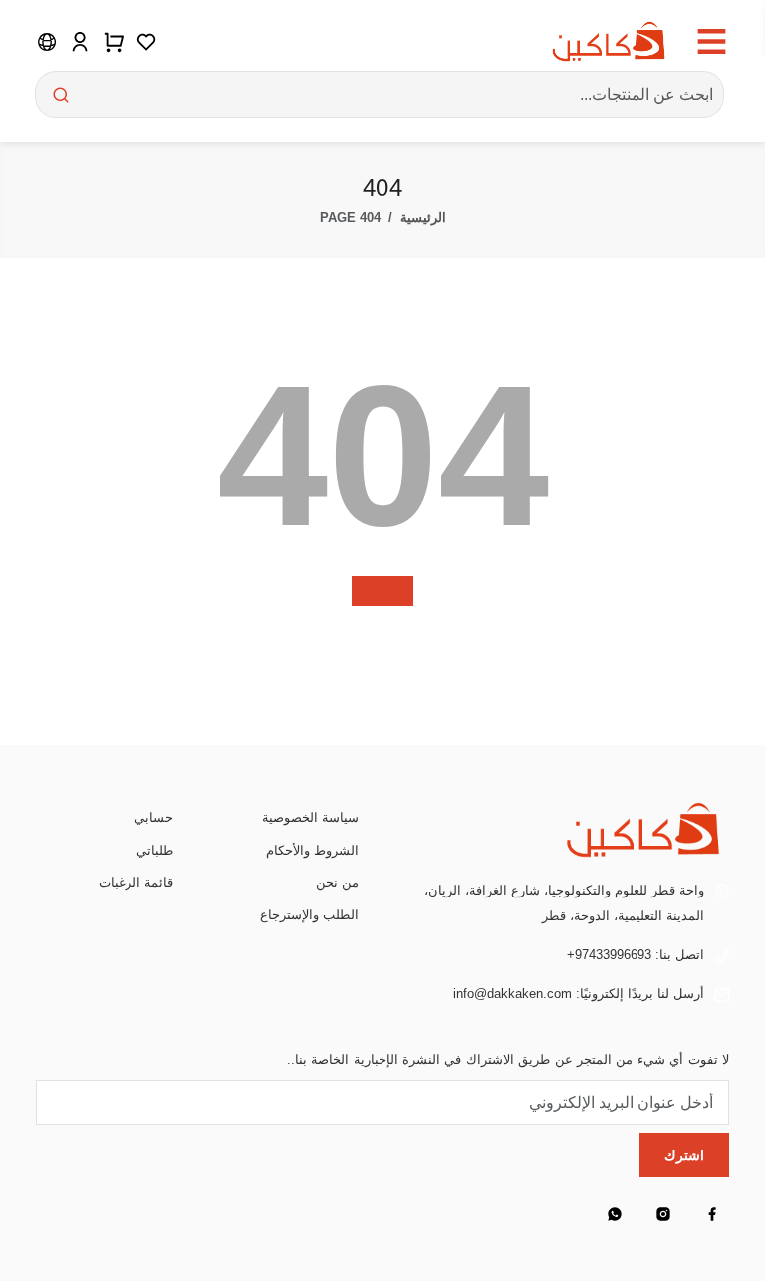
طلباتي (154, 850)
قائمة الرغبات (136, 882)
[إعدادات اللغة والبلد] (47, 41)
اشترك (684, 1155)
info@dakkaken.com (512, 993)
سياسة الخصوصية (310, 817)
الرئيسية (423, 217)
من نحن (337, 882)
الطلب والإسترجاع (309, 914)
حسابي (153, 817)
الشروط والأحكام (312, 850)
